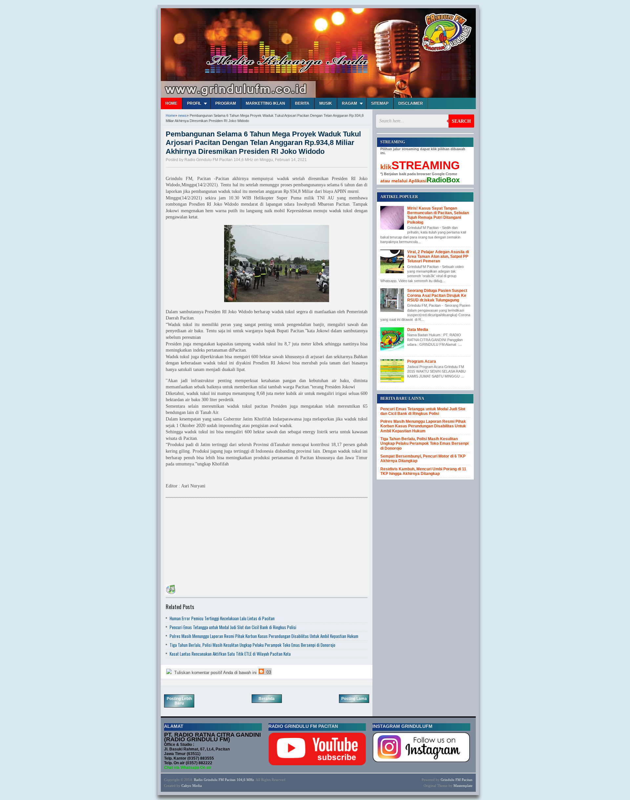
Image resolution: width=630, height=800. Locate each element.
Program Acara (421, 361)
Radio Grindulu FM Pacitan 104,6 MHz (224, 780)
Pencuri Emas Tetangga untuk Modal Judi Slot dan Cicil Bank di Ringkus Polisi (233, 627)
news (182, 115)
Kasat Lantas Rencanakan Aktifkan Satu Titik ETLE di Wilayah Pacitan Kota (230, 653)
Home (171, 103)
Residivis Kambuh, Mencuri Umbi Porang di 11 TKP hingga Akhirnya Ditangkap (423, 471)
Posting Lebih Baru (179, 701)
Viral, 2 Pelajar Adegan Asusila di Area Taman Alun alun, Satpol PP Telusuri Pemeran (438, 257)
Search (461, 121)
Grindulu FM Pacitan (456, 780)
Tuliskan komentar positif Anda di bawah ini (215, 672)
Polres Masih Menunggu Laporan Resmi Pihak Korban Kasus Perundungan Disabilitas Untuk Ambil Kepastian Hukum (264, 636)
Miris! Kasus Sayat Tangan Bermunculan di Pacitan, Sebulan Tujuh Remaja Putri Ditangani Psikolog (438, 215)
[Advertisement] (215, 542)
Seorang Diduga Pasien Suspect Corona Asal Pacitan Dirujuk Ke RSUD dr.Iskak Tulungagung (437, 295)
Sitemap (379, 103)
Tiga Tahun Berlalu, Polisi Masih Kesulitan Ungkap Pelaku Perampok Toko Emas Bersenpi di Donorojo (252, 645)
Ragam (349, 103)
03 (268, 672)
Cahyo (186, 786)
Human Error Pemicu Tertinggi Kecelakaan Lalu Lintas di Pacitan (222, 618)
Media (197, 786)
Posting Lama (354, 698)
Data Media (417, 329)
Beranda (267, 698)
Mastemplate (462, 786)
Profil (194, 103)
